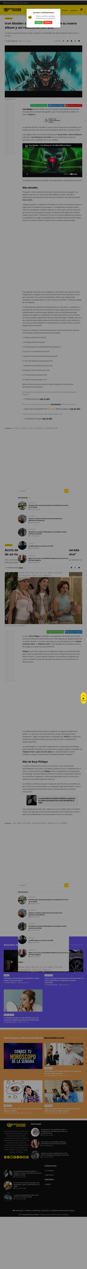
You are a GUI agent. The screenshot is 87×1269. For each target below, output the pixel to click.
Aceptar (38, 22)
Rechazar (48, 22)
